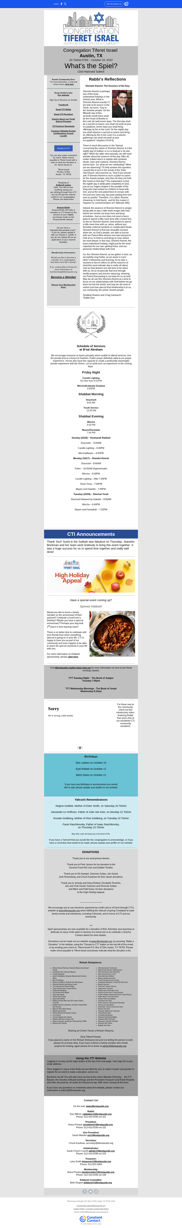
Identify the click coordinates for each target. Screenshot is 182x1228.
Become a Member (63, 277)
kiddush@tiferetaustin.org (97, 1182)
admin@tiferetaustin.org (114, 1046)
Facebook (63, 105)
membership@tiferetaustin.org (97, 1172)
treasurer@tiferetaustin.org (96, 1161)
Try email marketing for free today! (91, 1224)
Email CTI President (63, 114)
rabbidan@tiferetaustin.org (97, 1114)
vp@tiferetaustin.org (98, 1135)
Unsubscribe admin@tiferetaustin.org (91, 1206)
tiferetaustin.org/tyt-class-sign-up (73, 668)
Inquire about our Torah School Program (63, 120)
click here (73, 657)
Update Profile (78, 1209)
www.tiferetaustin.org (69, 910)
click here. (69, 84)
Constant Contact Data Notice (97, 1209)
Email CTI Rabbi (63, 109)
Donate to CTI (63, 148)
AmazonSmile (63, 207)
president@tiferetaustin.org (98, 1124)
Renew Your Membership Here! (63, 286)
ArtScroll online (63, 185)
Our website (63, 95)
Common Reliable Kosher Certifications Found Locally (63, 133)
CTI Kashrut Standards (63, 126)
